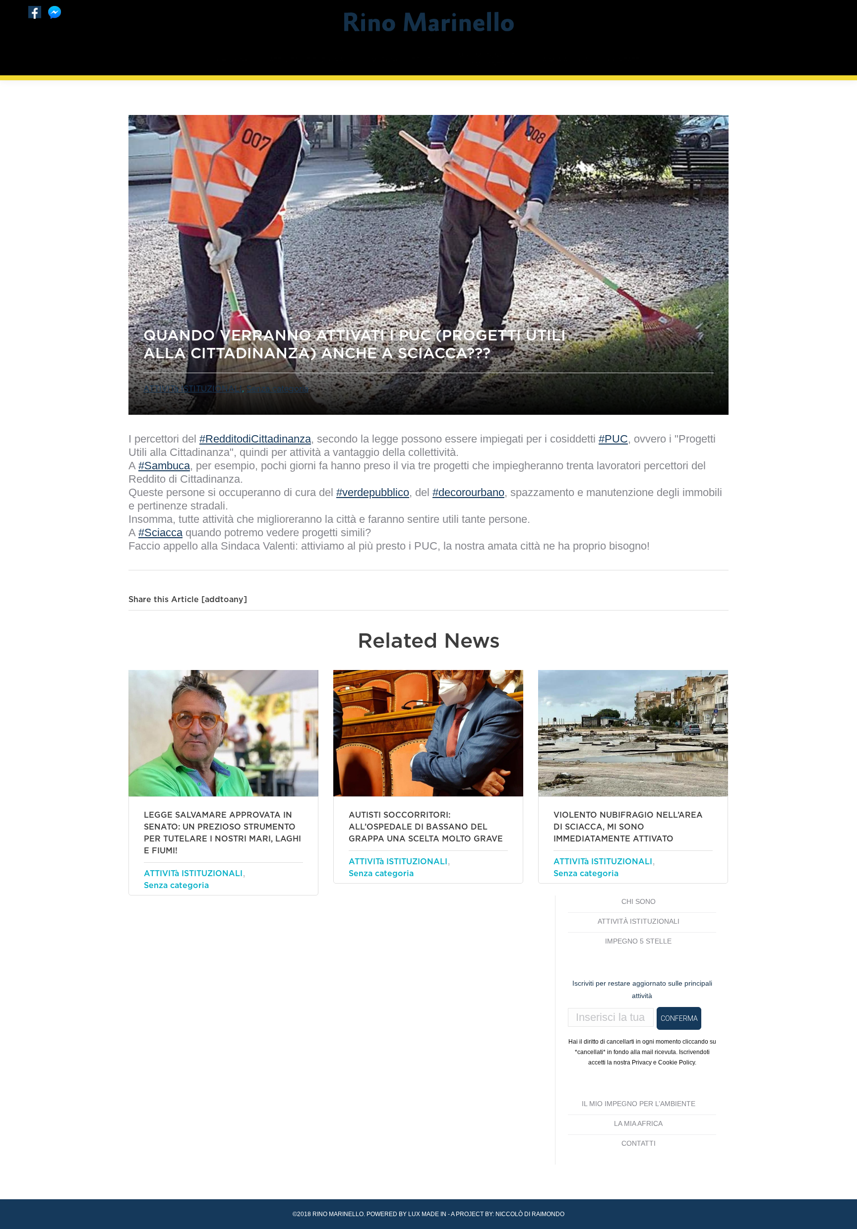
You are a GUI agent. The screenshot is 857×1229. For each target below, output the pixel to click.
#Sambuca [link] (164, 465)
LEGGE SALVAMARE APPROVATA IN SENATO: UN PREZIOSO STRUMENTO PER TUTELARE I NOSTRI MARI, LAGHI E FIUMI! (222, 833)
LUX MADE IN (427, 1214)
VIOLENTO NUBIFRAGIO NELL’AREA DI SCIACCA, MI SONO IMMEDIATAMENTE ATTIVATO (628, 827)
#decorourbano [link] (468, 492)
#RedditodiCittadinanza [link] (255, 439)
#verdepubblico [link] (372, 492)
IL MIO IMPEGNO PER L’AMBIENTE (638, 1104)
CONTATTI (638, 1143)
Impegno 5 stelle (638, 941)
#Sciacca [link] (160, 532)
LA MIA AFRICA (638, 1123)
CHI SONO (638, 901)
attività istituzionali (638, 921)
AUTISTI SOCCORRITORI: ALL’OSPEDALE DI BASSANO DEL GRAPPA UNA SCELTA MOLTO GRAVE (426, 827)
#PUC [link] (613, 439)
